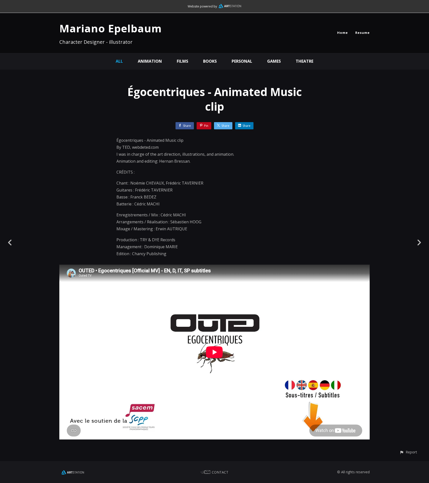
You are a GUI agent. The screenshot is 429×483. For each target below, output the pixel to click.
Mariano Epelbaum (110, 28)
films (182, 61)
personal (242, 61)
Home (342, 32)
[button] (408, 452)
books (210, 61)
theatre (304, 61)
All (119, 61)
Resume (362, 32)
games (274, 61)
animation (150, 61)
